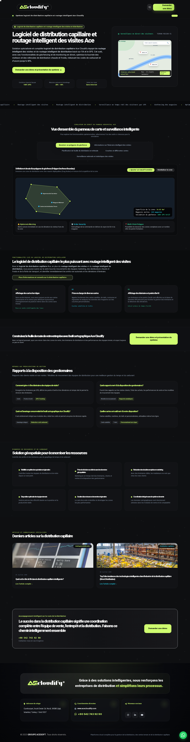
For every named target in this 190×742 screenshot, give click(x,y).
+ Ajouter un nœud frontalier (140, 170)
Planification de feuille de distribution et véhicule (80, 151)
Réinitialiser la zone (165, 170)
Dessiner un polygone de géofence (73, 145)
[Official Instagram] (128, 715)
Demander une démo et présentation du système (154, 339)
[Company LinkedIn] (135, 715)
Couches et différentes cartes (116, 151)
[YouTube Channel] (142, 715)
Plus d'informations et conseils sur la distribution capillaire (42, 277)
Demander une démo (157, 628)
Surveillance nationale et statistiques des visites (95, 156)
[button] (149, 7)
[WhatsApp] (183, 735)
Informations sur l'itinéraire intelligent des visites (112, 145)
